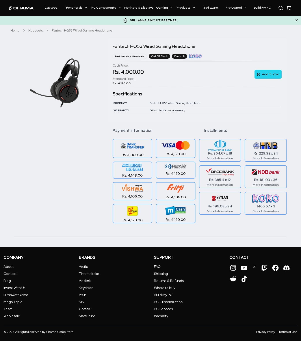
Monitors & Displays (139, 7)
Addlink (85, 280)
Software (211, 7)
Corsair (84, 309)
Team (8, 309)
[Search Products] (280, 8)
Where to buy (164, 287)
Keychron (86, 287)
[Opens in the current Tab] (233, 268)
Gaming (162, 7)
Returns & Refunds (169, 280)
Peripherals (74, 7)
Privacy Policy (265, 332)
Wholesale (12, 316)
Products (184, 7)
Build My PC (262, 7)
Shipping (161, 273)
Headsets (35, 30)
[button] (288, 7)
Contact (10, 273)
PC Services (163, 309)
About (9, 266)
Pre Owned (234, 7)
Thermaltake (89, 273)
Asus (82, 295)
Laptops (51, 7)
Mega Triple (13, 302)
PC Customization (168, 302)
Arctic (83, 266)
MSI (81, 302)
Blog (7, 280)
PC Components (103, 7)
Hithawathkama (16, 295)
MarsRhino (87, 316)
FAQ (157, 266)
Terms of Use (288, 332)
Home (15, 30)
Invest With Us (14, 287)
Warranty (161, 316)
